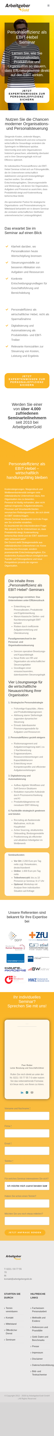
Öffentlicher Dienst (11, 1332)
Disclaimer (37, 1359)
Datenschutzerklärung (40, 1365)
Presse (35, 1346)
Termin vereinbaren (12, 1310)
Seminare (10, 1340)
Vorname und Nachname (17, 1108)
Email (8, 1143)
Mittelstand (11, 1324)
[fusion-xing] (27, 1092)
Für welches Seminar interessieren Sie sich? (26, 1178)
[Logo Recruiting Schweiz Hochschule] (38, 975)
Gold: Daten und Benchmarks (40, 1338)
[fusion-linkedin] (22, 1092)
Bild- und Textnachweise (39, 1373)
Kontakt (9, 1317)
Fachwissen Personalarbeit (39, 1310)
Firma (8, 1126)
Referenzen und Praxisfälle (40, 1329)
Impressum (37, 1352)
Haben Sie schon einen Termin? (20, 1196)
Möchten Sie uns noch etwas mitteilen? (24, 1214)
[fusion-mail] (32, 1092)
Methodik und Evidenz (38, 1319)
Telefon (9, 1161)
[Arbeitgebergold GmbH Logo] (18, 4)
